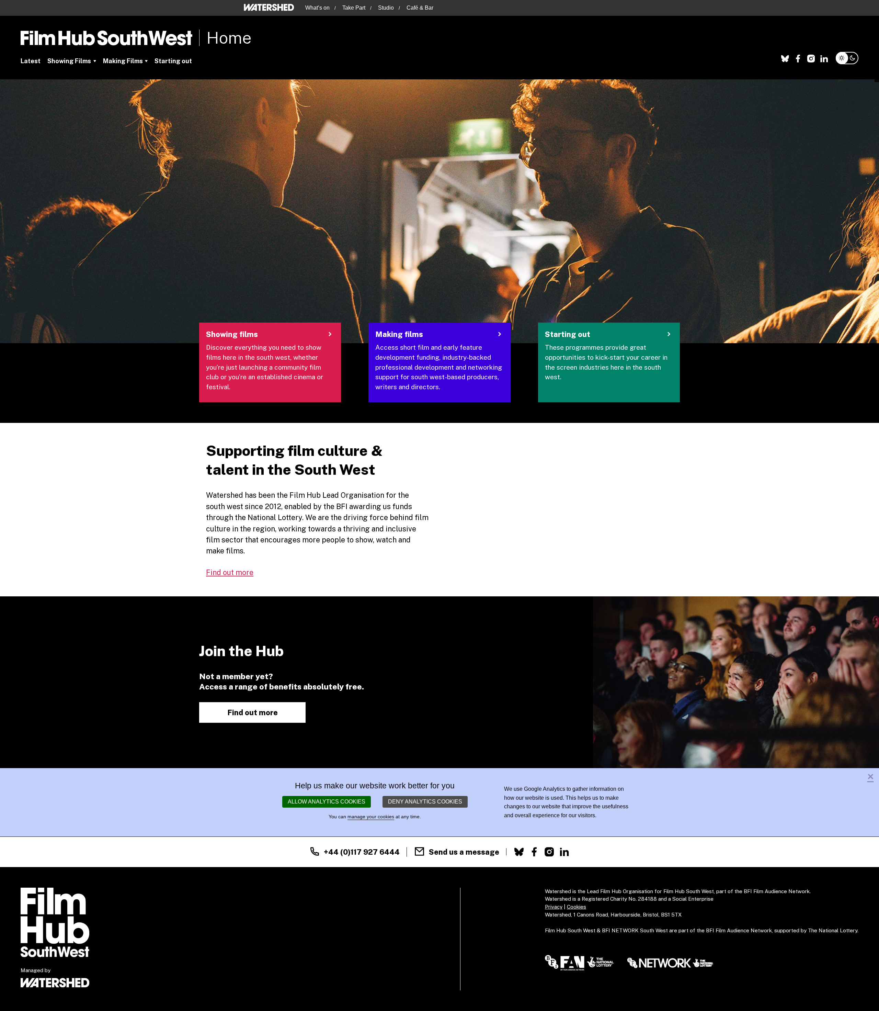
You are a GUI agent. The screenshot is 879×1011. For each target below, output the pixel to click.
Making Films (123, 61)
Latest (31, 61)
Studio (386, 7)
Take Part (353, 7)
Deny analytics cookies (425, 802)
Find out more (229, 572)
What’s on (317, 7)
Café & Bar (420, 7)
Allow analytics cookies (326, 802)
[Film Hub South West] (106, 38)
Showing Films (69, 61)
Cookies (576, 907)
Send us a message (464, 851)
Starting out (173, 61)
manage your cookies (370, 816)
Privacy (553, 907)
